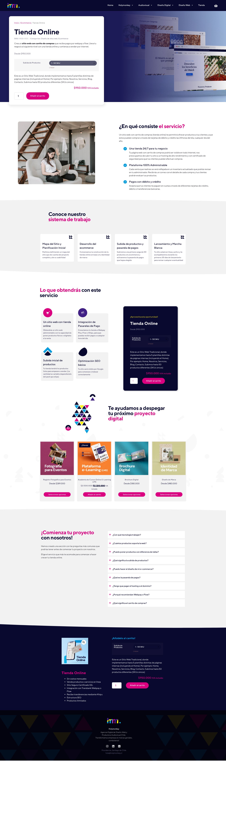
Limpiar (51, 67)
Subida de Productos (31, 63)
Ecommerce (26, 23)
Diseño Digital (164, 5)
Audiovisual (143, 5)
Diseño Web (184, 5)
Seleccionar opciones (57, 494)
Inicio (16, 23)
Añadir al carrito (37, 96)
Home (110, 5)
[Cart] (217, 5)
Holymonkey (124, 5)
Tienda (201, 5)
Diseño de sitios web (49, 38)
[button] (146, 534)
